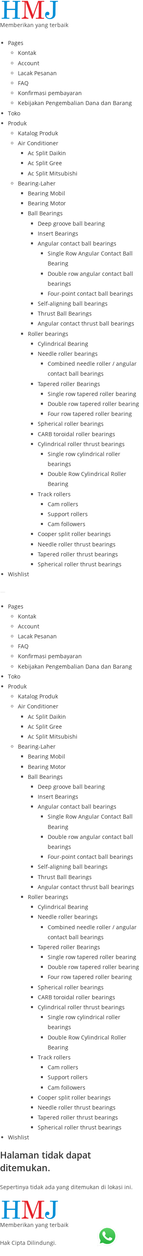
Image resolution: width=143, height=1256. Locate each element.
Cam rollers (63, 504)
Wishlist (18, 574)
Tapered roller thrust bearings (78, 554)
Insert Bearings (58, 233)
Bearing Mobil (46, 193)
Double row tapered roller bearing (93, 404)
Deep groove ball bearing (71, 223)
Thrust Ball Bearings (65, 313)
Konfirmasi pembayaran (50, 93)
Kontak (27, 53)
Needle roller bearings (68, 353)
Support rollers (68, 514)
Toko (14, 113)
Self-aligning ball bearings (73, 303)
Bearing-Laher (37, 183)
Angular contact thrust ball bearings (86, 323)
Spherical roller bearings (71, 423)
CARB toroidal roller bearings (76, 434)
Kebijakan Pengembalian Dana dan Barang (75, 103)
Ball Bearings (45, 213)
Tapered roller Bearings (69, 384)
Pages (15, 43)
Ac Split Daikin (47, 153)
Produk (17, 123)
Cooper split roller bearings (74, 534)
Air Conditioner (38, 143)
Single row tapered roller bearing (92, 394)
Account (28, 63)
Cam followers (66, 524)
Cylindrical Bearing (63, 343)
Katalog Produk (38, 133)
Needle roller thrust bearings (77, 544)
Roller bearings (48, 333)
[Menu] (3, 592)
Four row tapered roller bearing (90, 413)
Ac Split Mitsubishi (52, 173)
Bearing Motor (47, 203)
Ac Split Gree (45, 163)
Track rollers (54, 494)
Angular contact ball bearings (77, 243)
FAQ (23, 83)
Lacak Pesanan (37, 73)
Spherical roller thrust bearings (80, 564)
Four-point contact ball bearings (90, 293)
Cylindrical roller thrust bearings (81, 444)
